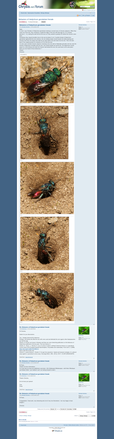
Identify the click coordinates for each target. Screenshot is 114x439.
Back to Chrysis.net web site (89, 10)
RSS (79, 15)
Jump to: (76, 415)
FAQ (84, 15)
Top (93, 324)
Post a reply (21, 21)
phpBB (59, 428)
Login (93, 15)
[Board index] (57, 8)
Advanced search (90, 7)
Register (88, 15)
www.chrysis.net (29, 357)
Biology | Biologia (45, 12)
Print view (90, 12)
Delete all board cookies (74, 425)
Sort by (58, 409)
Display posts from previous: (43, 409)
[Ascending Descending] (72, 409)
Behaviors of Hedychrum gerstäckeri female (36, 19)
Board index (24, 12)
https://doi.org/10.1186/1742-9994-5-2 (29, 349)
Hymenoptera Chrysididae (34, 12)
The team (66, 425)
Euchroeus (24, 328)
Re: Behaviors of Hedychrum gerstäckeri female (34, 327)
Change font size (93, 12)
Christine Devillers (26, 27)
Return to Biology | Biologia (25, 415)
